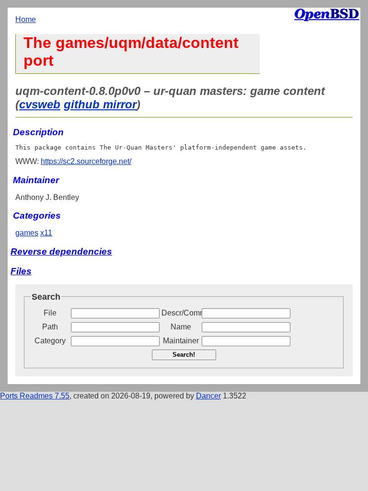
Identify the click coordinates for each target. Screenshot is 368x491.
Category (50, 341)
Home (25, 19)
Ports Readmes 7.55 (34, 396)
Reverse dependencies (61, 251)
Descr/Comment (180, 313)
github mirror (100, 104)
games (26, 233)
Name (181, 327)
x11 (46, 233)
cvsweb (39, 104)
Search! (183, 354)
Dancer (208, 396)
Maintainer (181, 341)
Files (21, 271)
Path (50, 327)
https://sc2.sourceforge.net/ (86, 161)
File (50, 313)
